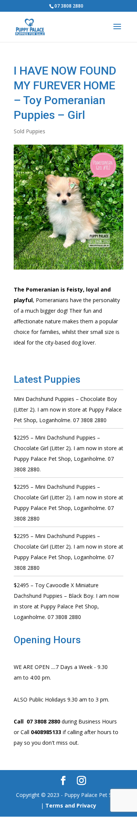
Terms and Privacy (70, 805)
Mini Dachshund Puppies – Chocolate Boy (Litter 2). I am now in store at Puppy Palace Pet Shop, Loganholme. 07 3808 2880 (68, 409)
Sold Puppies (29, 131)
